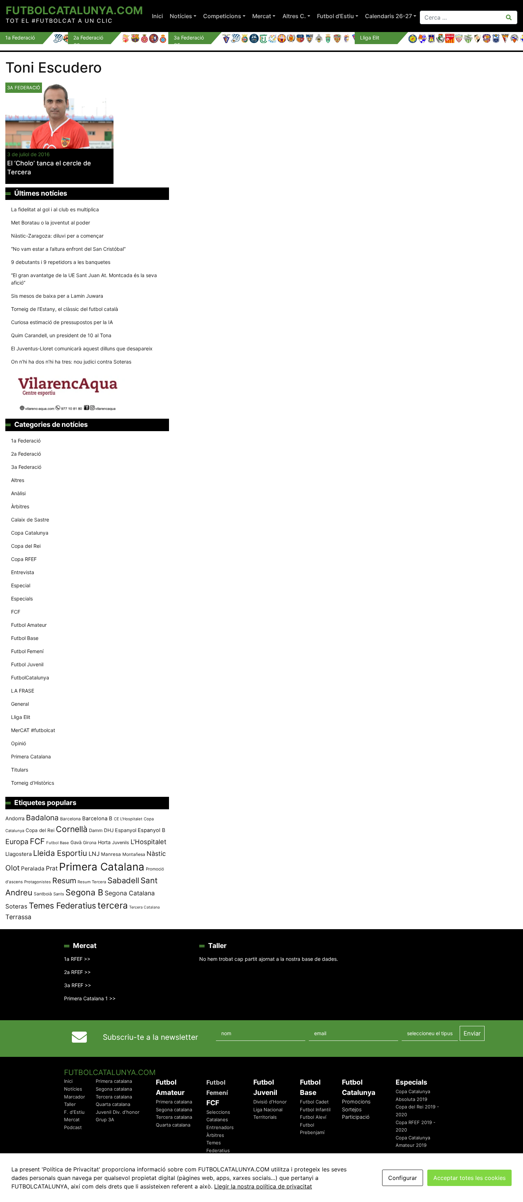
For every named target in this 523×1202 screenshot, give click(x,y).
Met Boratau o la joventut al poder (50, 222)
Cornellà (72, 829)
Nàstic (156, 853)
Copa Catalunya (29, 533)
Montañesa (133, 854)
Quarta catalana (113, 1104)
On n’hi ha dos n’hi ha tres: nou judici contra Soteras (72, 362)
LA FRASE (22, 691)
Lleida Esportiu (60, 853)
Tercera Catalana (144, 907)
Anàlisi (18, 493)
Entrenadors (220, 1127)
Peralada (32, 868)
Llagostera (18, 854)
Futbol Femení (27, 651)
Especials (22, 598)
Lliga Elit (20, 717)
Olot (12, 867)
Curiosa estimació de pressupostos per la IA (62, 322)
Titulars (19, 770)
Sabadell (123, 880)
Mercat (261, 16)
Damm (95, 830)
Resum (64, 880)
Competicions (222, 16)
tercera (112, 905)
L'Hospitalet (149, 842)
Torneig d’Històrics (32, 783)
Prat (52, 868)
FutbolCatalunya (30, 677)
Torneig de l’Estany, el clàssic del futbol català (64, 309)
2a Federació (26, 454)
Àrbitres (20, 506)
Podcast (73, 1127)
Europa (16, 841)
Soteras (16, 906)
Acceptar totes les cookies (469, 1177)
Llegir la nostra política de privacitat (263, 1186)
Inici (157, 16)
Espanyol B (151, 830)
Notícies (181, 16)
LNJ (94, 853)
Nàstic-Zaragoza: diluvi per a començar (57, 236)
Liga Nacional (267, 1109)
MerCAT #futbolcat (33, 730)
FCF (15, 612)
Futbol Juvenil (27, 664)
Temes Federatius (62, 906)
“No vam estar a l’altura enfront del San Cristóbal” (68, 249)
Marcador (74, 1097)
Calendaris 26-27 (388, 16)
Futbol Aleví (313, 1117)
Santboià (43, 893)
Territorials (265, 1117)
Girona (89, 842)
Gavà (75, 842)
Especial (20, 585)
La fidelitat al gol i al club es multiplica (55, 209)
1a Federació (26, 441)
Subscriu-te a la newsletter (150, 1037)
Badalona (42, 817)
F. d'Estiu (74, 1112)
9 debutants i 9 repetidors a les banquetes (60, 262)
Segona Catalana (130, 893)
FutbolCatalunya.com (74, 10)
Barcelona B (97, 818)
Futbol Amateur (29, 625)
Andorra (15, 818)
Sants (58, 893)
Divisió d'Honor (270, 1102)
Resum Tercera (92, 881)
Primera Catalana (31, 756)
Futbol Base (24, 638)
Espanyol (125, 830)
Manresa (111, 854)
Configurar (402, 1177)
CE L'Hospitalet (128, 818)
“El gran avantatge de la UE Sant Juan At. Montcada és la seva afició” (84, 279)
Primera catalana (114, 1081)
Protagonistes (37, 881)
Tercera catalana (114, 1097)
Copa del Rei (26, 546)
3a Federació (26, 467)
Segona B (84, 892)
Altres (17, 480)
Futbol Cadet (314, 1102)
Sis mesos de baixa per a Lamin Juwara (57, 296)
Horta (104, 842)
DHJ (108, 830)
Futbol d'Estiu (335, 16)
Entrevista (22, 572)
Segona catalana (114, 1089)
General (20, 704)
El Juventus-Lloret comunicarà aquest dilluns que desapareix (82, 348)
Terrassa (18, 917)
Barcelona (70, 818)
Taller (70, 1104)
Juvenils (120, 842)
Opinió (18, 743)
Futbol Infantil (315, 1109)
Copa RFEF (24, 559)
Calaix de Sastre (30, 520)
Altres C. (294, 16)
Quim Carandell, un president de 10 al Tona (61, 335)
